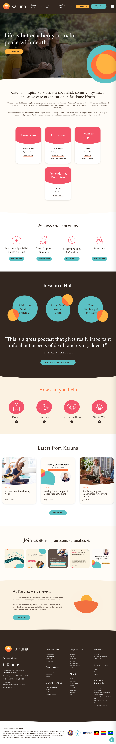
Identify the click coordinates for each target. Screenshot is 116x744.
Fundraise (87, 155)
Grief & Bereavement (58, 158)
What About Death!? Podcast (58, 362)
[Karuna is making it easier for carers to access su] (101, 558)
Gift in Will (87, 152)
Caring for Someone (58, 152)
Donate (87, 148)
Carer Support (58, 148)
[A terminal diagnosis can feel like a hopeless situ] (14, 558)
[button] (37, 6)
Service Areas (28, 155)
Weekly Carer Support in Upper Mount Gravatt (56, 492)
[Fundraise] (44, 407)
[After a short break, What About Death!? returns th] (80, 558)
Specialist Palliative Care (69, 103)
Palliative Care (28, 148)
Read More (58, 513)
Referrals (99, 248)
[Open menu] (112, 6)
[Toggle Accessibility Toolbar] (112, 740)
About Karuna (58, 195)
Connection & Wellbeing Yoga (17, 492)
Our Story (58, 192)
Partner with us (72, 417)
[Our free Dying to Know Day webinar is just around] (36, 558)
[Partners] (71, 407)
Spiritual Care (28, 152)
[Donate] (16, 407)
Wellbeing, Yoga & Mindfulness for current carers (95, 494)
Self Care (58, 188)
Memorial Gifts (87, 158)
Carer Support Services (89, 103)
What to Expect (58, 155)
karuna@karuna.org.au (10, 672)
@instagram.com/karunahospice (65, 540)
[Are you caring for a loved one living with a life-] (58, 558)
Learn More (14, 52)
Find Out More (16, 259)
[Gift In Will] (99, 407)
